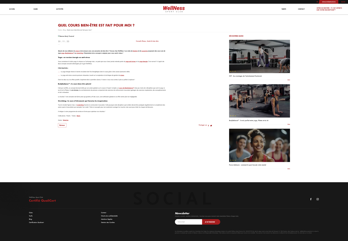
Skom (78, 116)
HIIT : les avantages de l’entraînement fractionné (245, 76)
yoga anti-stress (131, 61)
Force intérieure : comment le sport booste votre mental (247, 165)
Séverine (65, 120)
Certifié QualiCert (42, 200)
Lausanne (144, 51)
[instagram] (317, 199)
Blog (64, 30)
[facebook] (310, 199)
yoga (62, 53)
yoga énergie (143, 61)
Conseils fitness (141, 41)
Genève (135, 51)
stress (77, 51)
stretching (79, 53)
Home (60, 30)
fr (317, 2)
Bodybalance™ (69, 53)
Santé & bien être (153, 41)
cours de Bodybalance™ (126, 88)
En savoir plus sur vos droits (305, 233)
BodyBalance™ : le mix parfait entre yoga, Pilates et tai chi (248, 120)
